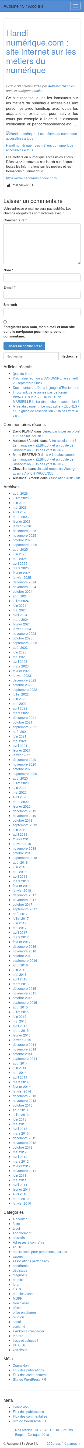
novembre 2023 (24, 633)
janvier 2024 (22, 628)
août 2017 (20, 913)
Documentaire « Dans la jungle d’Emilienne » (46, 387)
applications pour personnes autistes (40, 1251)
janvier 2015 (22, 1039)
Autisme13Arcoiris (61, 86)
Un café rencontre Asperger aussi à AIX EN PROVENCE (45, 471)
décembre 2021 (24, 717)
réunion (18, 1317)
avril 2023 (20, 661)
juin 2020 (19, 787)
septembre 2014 (25, 1058)
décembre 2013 (24, 1095)
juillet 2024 (21, 600)
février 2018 (22, 885)
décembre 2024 (24, 582)
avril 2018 (20, 876)
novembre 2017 (24, 899)
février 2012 (22, 1166)
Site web (10, 304)
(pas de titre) (22, 373)
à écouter (20, 1219)
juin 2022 (19, 698)
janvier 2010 (22, 1203)
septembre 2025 (25, 544)
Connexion (21, 1365)
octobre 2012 (22, 1147)
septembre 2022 (25, 689)
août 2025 (20, 549)
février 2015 (22, 1035)
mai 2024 (20, 610)
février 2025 (22, 572)
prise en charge (24, 1312)
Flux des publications (28, 1370)
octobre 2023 (22, 638)
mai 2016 (20, 974)
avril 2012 (20, 1156)
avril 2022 (20, 708)
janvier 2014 (22, 1091)
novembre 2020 (24, 764)
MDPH (17, 1298)
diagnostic (20, 1275)
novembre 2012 (24, 1142)
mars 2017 (21, 937)
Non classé (21, 1303)
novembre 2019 (24, 815)
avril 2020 (20, 797)
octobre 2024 (22, 591)
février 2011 (22, 1189)
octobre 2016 (22, 955)
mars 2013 (21, 1133)
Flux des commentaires (30, 1374)
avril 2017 (20, 932)
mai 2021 (20, 740)
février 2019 (22, 839)
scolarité (19, 1326)
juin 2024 (19, 605)
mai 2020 (20, 792)
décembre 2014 (24, 1044)
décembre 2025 (24, 530)
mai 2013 (20, 1123)
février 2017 (22, 941)
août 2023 (20, 647)
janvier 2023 (22, 675)
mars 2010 (21, 1198)
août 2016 (20, 965)
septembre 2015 (25, 1002)
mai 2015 (20, 1021)
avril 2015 (20, 1025)
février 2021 (22, 750)
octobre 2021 (22, 722)
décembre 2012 (24, 1138)
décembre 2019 (24, 811)
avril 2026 (20, 512)
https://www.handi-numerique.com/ (31, 178)
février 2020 (22, 806)
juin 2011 (19, 1175)
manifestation (23, 1293)
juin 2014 (19, 1067)
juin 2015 (19, 1016)
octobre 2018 (22, 853)
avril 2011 (20, 1184)
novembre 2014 (24, 1049)
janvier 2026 (22, 526)
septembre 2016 (25, 960)
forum (17, 1284)
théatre (18, 1335)
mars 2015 (21, 1030)
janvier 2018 (22, 890)
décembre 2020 (24, 759)
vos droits (20, 1349)
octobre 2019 (22, 820)
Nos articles (23, 1429)
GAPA (17, 1289)
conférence (21, 1265)
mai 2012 (20, 1152)
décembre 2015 (24, 988)
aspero (18, 1256)
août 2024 (20, 596)
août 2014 (20, 1063)
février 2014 (22, 1086)
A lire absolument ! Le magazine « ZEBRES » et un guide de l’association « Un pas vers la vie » (46, 411)
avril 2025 (20, 563)
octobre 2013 (22, 1105)
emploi (37, 90)
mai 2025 (20, 558)
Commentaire (15, 220)
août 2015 (20, 1007)
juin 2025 (19, 554)
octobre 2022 (22, 684)
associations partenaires (31, 1261)
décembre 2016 (24, 946)
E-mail (9, 287)
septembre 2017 (25, 909)
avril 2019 (20, 834)
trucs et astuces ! (25, 1340)
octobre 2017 (22, 904)
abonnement (22, 1233)
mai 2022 (20, 703)
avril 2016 (20, 979)
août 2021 (20, 731)
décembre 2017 (24, 895)
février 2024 (22, 624)
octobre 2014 (22, 1053)
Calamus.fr (72, 1443)
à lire (16, 1223)
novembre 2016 (24, 951)
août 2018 (20, 862)
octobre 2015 (22, 997)
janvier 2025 (22, 577)
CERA (54, 1429)
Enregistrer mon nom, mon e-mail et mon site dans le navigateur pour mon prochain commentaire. (39, 331)
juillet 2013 (21, 1114)
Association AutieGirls (64, 478)
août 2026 (20, 493)
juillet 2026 (21, 498)
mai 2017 (20, 927)
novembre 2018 (24, 848)
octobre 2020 (22, 769)
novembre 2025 (24, 535)
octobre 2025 (22, 540)
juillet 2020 (21, 783)
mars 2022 (21, 712)
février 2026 (22, 521)
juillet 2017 (21, 918)
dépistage (20, 1270)
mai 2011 (20, 1180)
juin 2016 (19, 969)
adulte (17, 1247)
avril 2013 (20, 1128)
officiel (17, 1307)
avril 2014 (20, 1077)
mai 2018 (20, 871)
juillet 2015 (21, 1011)
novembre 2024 (24, 586)
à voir (17, 1228)
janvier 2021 (22, 754)
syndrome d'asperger (28, 1331)
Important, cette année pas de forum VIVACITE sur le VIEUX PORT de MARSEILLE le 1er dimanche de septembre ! (46, 397)
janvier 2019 (22, 843)
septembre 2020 (25, 773)
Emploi (20, 1434)
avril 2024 (20, 614)
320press (54, 1443)
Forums (67, 1429)
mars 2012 (21, 1161)
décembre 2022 (24, 680)
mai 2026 (20, 507)
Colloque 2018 (38, 1434)
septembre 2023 (25, 642)
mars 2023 (21, 666)
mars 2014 (21, 1081)
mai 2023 (20, 656)
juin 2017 (19, 923)
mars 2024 (21, 619)
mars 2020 (21, 801)
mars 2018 (21, 881)
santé (17, 1321)
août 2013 (20, 1109)
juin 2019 (19, 829)
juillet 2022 (21, 694)
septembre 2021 (25, 726)
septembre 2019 (25, 825)
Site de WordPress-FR (29, 1379)
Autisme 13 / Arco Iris (23, 6)
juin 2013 (19, 1119)
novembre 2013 (24, 1100)
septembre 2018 (25, 857)
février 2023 (22, 670)
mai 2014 (20, 1072)
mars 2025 (21, 568)
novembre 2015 (24, 993)
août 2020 (20, 778)
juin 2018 (19, 867)
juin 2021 (19, 736)
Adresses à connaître (28, 1242)
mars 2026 (21, 516)
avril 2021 (20, 745)
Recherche (69, 356)
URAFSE (19, 1345)
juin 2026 (19, 502)
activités (19, 1237)
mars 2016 (21, 983)
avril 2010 (20, 1194)
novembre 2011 (24, 1170)
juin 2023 (19, 652)
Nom (8, 270)
